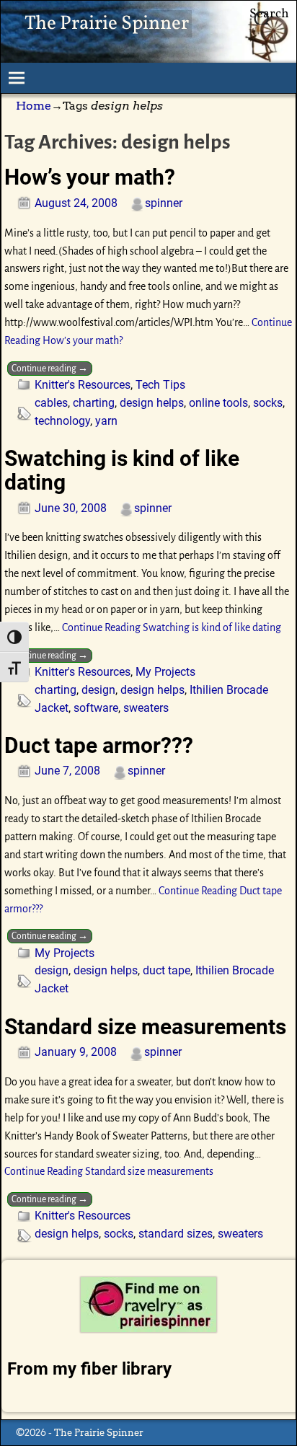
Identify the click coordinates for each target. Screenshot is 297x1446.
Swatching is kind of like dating (121, 470)
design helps (152, 403)
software (96, 708)
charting (94, 403)
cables (51, 403)
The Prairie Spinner (107, 24)
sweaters (146, 708)
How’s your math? (89, 177)
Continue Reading (171, 627)
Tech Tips (160, 385)
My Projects (165, 672)
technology (62, 421)
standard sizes (175, 1233)
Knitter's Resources (82, 385)
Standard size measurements (145, 1026)
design (98, 690)
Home (33, 106)
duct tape (166, 970)
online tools (218, 403)
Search (269, 14)
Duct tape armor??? (98, 745)
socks (268, 403)
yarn (106, 421)
